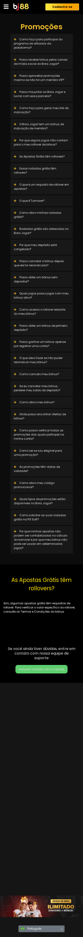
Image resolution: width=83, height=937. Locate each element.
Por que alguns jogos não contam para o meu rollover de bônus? (41, 142)
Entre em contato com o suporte (41, 669)
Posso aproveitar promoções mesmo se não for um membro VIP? (39, 78)
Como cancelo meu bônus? (39, 374)
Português (34, 929)
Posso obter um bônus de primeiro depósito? (40, 328)
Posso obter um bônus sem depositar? (36, 279)
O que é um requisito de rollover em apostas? (41, 187)
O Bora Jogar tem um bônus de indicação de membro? (39, 126)
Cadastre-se (62, 7)
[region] (41, 906)
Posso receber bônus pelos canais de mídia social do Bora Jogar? (41, 62)
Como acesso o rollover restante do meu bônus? (39, 312)
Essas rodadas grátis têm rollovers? (35, 170)
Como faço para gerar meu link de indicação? (41, 110)
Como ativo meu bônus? (37, 402)
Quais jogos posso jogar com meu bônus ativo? (41, 295)
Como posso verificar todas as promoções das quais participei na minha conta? (39, 434)
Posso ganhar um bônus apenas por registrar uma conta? (40, 344)
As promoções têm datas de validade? (37, 469)
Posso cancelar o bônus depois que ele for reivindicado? (39, 263)
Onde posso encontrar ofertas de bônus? (40, 416)
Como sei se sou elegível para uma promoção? (38, 453)
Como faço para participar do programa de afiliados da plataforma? (38, 43)
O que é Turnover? (31, 201)
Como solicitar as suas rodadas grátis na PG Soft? (40, 517)
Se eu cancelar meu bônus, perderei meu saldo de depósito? (37, 388)
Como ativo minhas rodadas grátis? (37, 215)
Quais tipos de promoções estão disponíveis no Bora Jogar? (39, 501)
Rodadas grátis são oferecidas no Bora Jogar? (41, 231)
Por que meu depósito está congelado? (35, 247)
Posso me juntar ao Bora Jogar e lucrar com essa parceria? (39, 94)
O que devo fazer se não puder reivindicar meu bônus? (38, 360)
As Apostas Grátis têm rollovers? (42, 156)
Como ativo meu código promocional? (34, 485)
